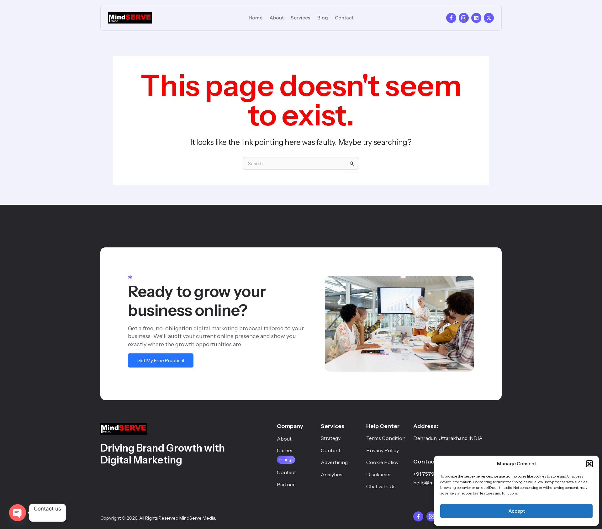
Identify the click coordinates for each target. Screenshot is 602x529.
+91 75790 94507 (433, 474)
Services (300, 18)
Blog (322, 18)
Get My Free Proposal (160, 360)
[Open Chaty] (17, 512)
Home (255, 18)
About (276, 18)
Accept (516, 511)
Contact (344, 18)
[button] (589, 464)
